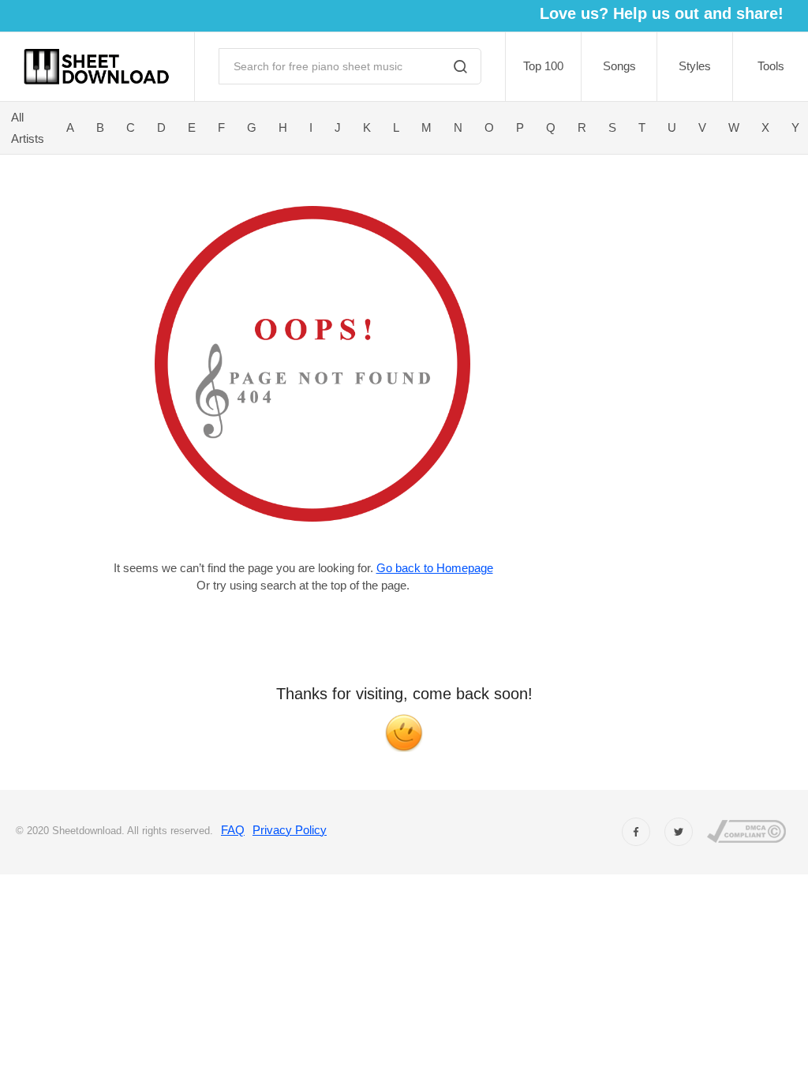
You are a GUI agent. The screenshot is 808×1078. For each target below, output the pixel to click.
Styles (695, 66)
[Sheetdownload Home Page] (97, 67)
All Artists (27, 127)
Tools (771, 66)
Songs (619, 66)
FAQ (233, 830)
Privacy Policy (289, 830)
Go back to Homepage (434, 568)
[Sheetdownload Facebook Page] (636, 832)
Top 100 (543, 66)
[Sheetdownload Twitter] (678, 832)
